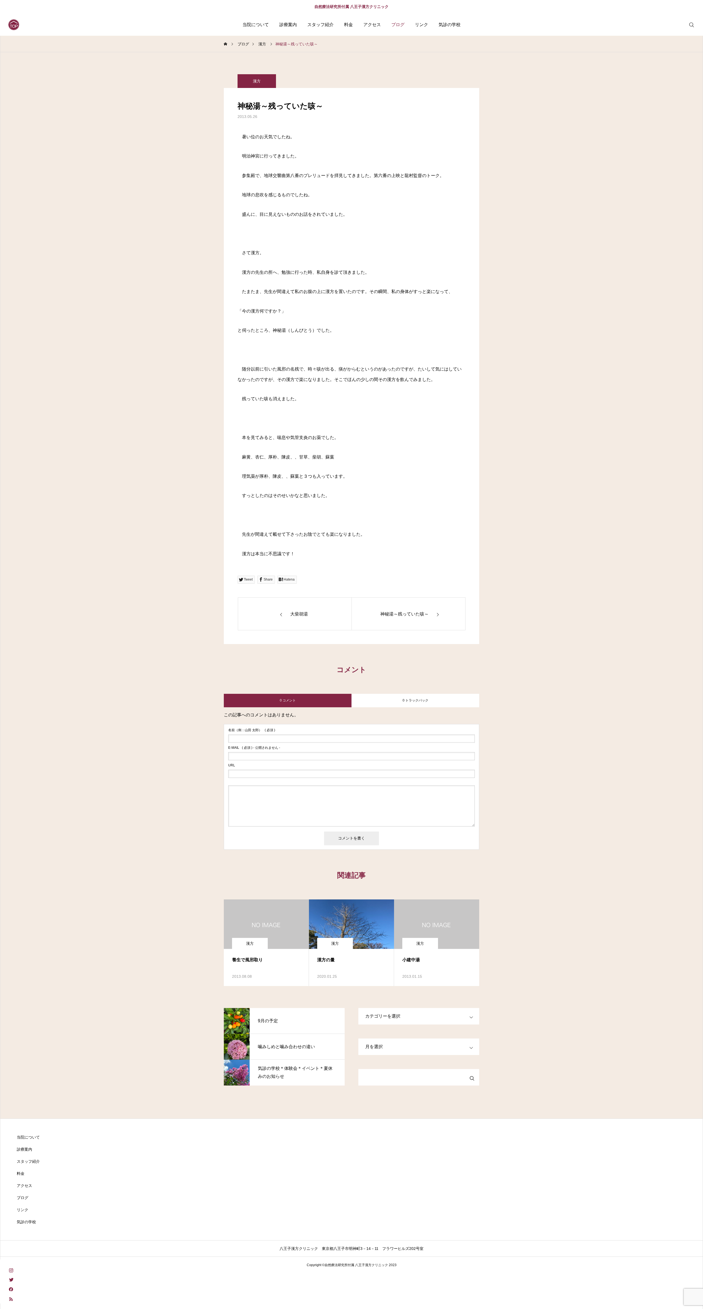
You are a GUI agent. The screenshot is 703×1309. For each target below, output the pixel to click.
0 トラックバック (415, 700)
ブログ (397, 24)
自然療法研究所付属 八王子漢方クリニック (351, 6)
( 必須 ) (251, 730)
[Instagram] (11, 1270)
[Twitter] (11, 1279)
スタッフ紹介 (320, 24)
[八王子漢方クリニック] (13, 25)
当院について (255, 24)
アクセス (372, 24)
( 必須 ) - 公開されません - (254, 747)
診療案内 (288, 24)
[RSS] (11, 1299)
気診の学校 (450, 24)
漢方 (257, 81)
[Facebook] (11, 1289)
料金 (348, 24)
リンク (421, 24)
